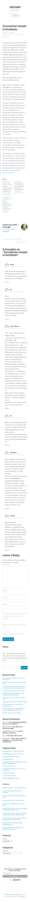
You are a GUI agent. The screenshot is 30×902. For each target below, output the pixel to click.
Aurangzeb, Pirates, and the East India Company (15, 702)
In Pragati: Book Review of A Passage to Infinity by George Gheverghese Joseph (15, 809)
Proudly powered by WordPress (12, 894)
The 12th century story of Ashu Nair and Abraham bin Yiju (13, 705)
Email (5, 597)
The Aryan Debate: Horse (9, 775)
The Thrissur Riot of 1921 (14, 736)
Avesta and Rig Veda (8, 759)
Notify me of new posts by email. (13, 633)
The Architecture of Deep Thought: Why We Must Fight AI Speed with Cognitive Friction (14, 687)
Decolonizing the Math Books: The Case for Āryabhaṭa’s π (14, 678)
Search (24, 667)
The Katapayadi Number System (11, 756)
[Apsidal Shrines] (20, 188)
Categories (5, 850)
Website (5, 604)
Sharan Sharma (14, 326)
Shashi (12, 265)
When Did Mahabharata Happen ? (11, 778)
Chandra (12, 516)
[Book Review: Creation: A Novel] (8, 188)
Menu (16, 15)
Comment (6, 565)
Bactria (15, 64)
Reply (8, 282)
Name (5, 591)
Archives (5, 838)
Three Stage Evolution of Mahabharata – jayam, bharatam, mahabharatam (14, 740)
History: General (8, 34)
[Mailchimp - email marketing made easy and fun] (15, 880)
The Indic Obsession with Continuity (12, 713)
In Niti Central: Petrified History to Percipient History (14, 796)
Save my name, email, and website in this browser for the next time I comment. (15, 616)
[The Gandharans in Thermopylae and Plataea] (8, 205)
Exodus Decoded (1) (20, 242)
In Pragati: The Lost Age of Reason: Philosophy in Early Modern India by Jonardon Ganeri (15, 813)
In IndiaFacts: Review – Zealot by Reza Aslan (14, 787)
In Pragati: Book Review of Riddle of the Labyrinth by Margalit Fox (13, 828)
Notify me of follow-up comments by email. (14, 626)
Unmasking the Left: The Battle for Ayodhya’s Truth (14, 698)
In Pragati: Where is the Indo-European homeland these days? (12, 823)
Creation (5, 45)
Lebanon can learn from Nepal (12, 239)
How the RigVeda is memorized (13, 732)
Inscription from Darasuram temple (13, 727)
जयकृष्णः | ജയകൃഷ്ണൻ (9, 32)
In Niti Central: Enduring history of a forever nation (14, 804)
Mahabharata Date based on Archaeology (13, 754)
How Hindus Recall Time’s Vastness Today (14, 690)
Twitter (4, 660)
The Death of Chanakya (9, 773)
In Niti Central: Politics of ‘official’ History (13, 800)
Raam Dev (22, 896)
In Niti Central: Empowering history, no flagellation (13, 791)
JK (11, 289)
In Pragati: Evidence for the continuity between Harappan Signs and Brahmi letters (14, 818)
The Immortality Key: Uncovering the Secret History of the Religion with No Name (14, 709)
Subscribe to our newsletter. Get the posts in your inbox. (15, 869)
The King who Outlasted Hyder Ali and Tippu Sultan (14, 683)
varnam (15, 7)
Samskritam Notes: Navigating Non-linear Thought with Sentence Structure (13, 694)
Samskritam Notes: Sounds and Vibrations (13, 751)
